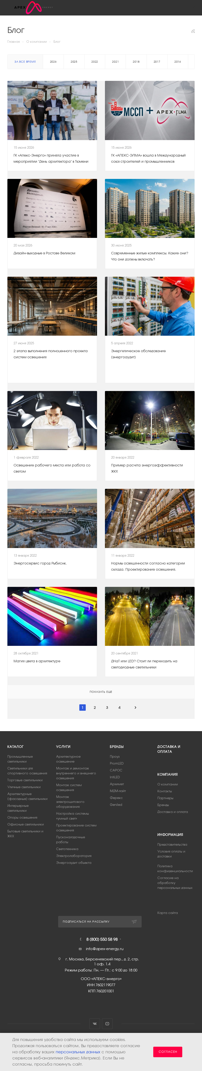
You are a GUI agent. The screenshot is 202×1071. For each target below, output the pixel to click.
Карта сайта (167, 913)
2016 (177, 61)
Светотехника (67, 849)
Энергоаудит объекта (73, 863)
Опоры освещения (22, 817)
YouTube (107, 1023)
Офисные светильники (25, 824)
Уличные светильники (24, 787)
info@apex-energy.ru (104, 949)
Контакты (164, 791)
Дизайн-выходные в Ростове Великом (44, 253)
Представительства (172, 844)
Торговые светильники (25, 780)
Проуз (114, 756)
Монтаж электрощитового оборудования (70, 802)
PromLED (117, 763)
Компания (167, 774)
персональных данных (78, 1052)
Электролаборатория (73, 856)
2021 (115, 61)
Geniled (116, 805)
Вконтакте (94, 1023)
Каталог (15, 747)
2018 (136, 61)
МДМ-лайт (118, 791)
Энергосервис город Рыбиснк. (40, 563)
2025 (74, 61)
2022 (94, 61)
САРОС (116, 770)
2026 (53, 61)
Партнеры (165, 798)
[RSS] (193, 31)
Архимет (117, 784)
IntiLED (115, 777)
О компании (167, 784)
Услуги (63, 747)
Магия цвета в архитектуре (37, 661)
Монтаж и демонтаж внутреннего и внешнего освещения (76, 773)
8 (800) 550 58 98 (102, 939)
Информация (170, 835)
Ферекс (116, 798)
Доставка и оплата (172, 812)
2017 (157, 61)
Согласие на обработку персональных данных (174, 883)
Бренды (117, 747)
